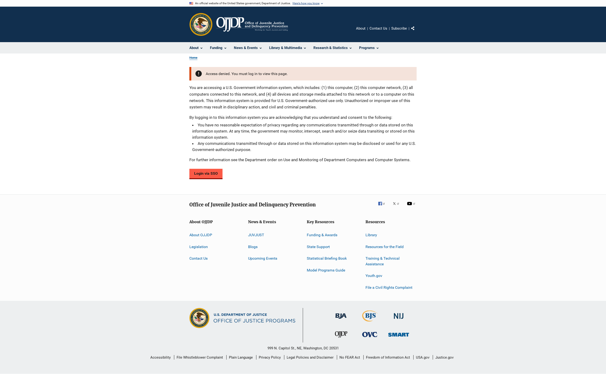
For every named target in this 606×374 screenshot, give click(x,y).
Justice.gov (444, 357)
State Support (318, 247)
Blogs (253, 247)
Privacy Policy (270, 357)
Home (193, 57)
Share (416, 32)
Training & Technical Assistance (382, 261)
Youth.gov (373, 275)
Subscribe (399, 28)
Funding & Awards (322, 235)
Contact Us (378, 28)
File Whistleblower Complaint (200, 357)
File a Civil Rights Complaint (388, 287)
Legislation (198, 247)
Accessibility (160, 357)
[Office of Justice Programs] (201, 24)
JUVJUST (256, 235)
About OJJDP (200, 235)
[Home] (252, 24)
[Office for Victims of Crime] (369, 337)
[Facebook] (383, 207)
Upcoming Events (262, 258)
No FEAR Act (349, 357)
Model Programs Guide (326, 270)
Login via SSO (206, 173)
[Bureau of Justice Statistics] (370, 322)
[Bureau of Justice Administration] (341, 319)
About (360, 28)
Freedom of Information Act (388, 357)
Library (371, 235)
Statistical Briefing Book (327, 258)
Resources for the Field (384, 247)
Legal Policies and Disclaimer (310, 357)
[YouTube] (412, 207)
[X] (397, 207)
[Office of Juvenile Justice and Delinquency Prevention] (341, 338)
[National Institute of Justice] (398, 319)
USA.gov (422, 357)
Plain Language (241, 357)
